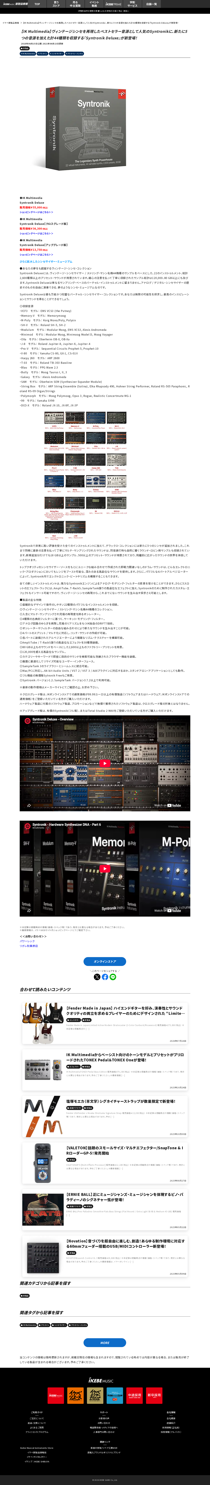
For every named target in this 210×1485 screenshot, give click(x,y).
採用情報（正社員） (171, 1427)
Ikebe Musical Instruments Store (36, 1448)
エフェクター (75, 1066)
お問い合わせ (104, 1423)
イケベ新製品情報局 (36, 1452)
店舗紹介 (171, 1423)
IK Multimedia (28, 53)
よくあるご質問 (37, 1427)
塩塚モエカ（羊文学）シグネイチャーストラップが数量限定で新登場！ (121, 1101)
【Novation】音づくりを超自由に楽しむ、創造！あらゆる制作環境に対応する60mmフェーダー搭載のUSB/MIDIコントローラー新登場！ (125, 1243)
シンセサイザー (57, 53)
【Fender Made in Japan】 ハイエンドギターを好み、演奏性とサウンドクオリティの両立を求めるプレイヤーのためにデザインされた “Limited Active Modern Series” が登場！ (125, 1013)
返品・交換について (37, 1423)
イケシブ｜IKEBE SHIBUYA (36, 1461)
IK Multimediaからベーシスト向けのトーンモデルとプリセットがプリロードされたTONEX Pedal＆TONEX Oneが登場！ (125, 1057)
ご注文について (37, 1418)
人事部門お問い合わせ (104, 1432)
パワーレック (27, 941)
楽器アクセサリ (76, 1108)
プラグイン (43, 53)
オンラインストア (105, 961)
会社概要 (171, 1418)
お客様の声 (104, 1418)
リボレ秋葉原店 (29, 946)
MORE (104, 1343)
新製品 (26, 48)
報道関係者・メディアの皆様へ (104, 1427)
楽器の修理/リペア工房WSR (104, 1448)
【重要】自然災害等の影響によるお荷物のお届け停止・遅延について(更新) (105, 11)
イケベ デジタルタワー (37, 1457)
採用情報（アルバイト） (171, 1432)
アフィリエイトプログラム (36, 1432)
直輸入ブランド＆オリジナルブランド (104, 1452)
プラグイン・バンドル (75, 53)
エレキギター (75, 1020)
